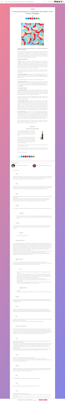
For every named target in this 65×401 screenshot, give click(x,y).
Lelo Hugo (33, 83)
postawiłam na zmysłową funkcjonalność (41, 111)
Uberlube (20, 63)
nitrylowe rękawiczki (39, 75)
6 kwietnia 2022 (38, 166)
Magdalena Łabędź (23, 287)
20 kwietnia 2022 (17, 166)
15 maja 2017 (33, 20)
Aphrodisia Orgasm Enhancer (24, 131)
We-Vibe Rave (40, 83)
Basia (17, 375)
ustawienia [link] (35, 400)
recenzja (36, 83)
